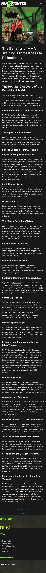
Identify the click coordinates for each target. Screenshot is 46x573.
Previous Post (23, 509)
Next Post (22, 513)
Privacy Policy (7, 541)
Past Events (6, 551)
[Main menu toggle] (41, 3)
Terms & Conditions (9, 546)
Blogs (4, 549)
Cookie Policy (7, 544)
